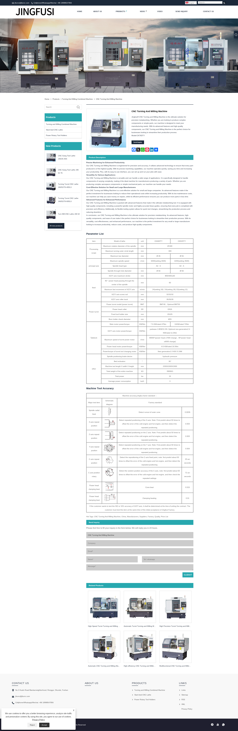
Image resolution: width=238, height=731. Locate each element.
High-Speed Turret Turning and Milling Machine (105, 626)
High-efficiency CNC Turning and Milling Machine (141, 666)
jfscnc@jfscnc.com (22, 3)
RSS (183, 700)
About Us (97, 11)
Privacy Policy (38, 720)
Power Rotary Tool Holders (56, 135)
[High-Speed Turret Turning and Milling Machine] (104, 606)
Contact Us (208, 11)
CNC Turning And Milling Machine (109, 99)
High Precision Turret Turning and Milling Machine (176, 626)
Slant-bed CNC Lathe (54, 130)
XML (183, 704)
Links (183, 690)
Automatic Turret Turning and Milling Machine (141, 626)
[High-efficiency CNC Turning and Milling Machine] (140, 646)
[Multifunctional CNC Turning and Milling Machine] (175, 646)
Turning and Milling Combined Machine (77, 99)
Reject (32, 725)
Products (120, 11)
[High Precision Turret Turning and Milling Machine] (175, 606)
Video (160, 11)
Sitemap (184, 695)
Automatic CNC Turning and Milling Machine (105, 666)
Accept (44, 725)
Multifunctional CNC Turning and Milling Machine (176, 666)
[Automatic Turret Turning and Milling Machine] (140, 606)
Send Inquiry (181, 11)
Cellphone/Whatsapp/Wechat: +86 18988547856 (53, 3)
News (142, 11)
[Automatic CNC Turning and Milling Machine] (104, 646)
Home (79, 11)
